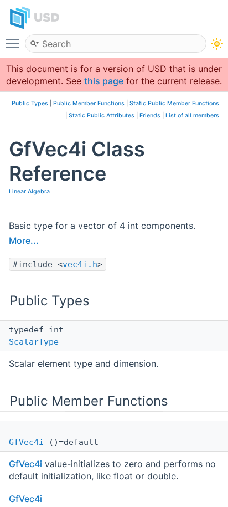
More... (24, 240)
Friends (149, 115)
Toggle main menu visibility (14, 43)
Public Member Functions (89, 103)
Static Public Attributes (101, 115)
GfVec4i (26, 442)
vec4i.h (80, 264)
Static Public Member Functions (174, 103)
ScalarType (34, 342)
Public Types (30, 103)
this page (103, 80)
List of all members (192, 115)
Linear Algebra (29, 191)
